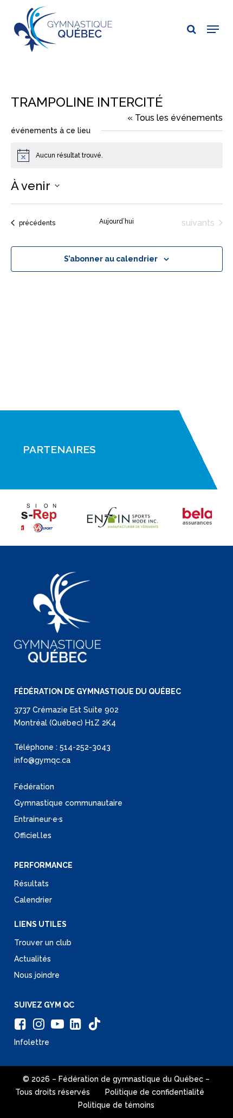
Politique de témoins (116, 1105)
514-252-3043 (85, 747)
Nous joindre (37, 975)
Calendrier (33, 899)
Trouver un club (43, 942)
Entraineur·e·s (38, 819)
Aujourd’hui (116, 221)
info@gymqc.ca (42, 760)
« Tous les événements (175, 118)
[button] (213, 29)
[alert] (117, 155)
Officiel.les (32, 835)
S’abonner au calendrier (111, 258)
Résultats (31, 883)
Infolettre (31, 1042)
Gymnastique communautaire (68, 803)
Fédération (34, 786)
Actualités (32, 958)
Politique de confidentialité (154, 1092)
